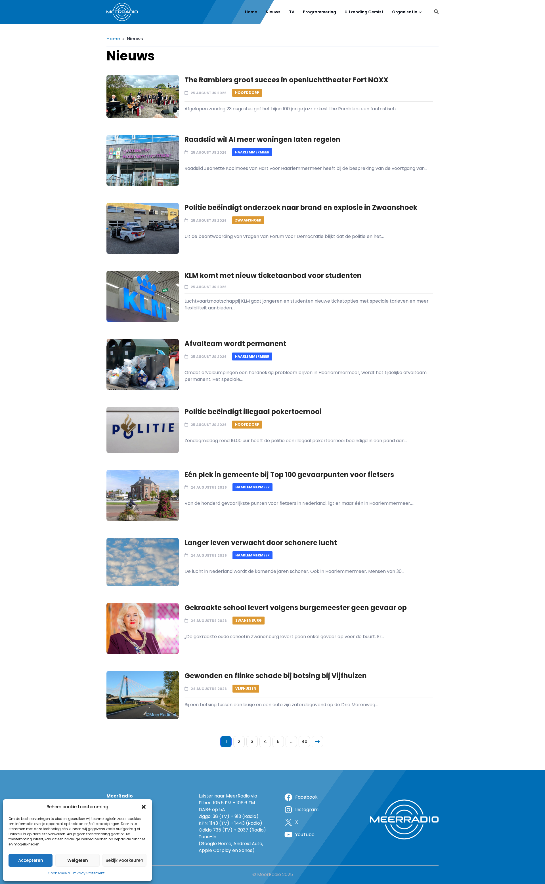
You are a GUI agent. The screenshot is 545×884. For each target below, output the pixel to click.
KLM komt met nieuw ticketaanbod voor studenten (273, 275)
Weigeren (77, 860)
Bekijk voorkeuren (124, 860)
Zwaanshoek (248, 220)
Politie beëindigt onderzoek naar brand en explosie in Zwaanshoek (301, 207)
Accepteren (30, 860)
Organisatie (404, 12)
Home (251, 12)
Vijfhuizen (245, 688)
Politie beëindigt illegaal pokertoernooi (253, 411)
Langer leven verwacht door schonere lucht (261, 542)
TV (291, 12)
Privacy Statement (88, 873)
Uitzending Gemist (364, 12)
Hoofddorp (247, 92)
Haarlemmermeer (252, 152)
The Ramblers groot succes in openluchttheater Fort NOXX (286, 80)
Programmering (319, 12)
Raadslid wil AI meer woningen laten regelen (262, 139)
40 (304, 741)
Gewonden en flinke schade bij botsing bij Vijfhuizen (276, 675)
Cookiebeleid (59, 873)
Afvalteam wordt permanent (235, 343)
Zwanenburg (248, 620)
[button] (143, 807)
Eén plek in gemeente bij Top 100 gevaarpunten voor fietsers (289, 474)
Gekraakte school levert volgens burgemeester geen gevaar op (296, 607)
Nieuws (273, 12)
